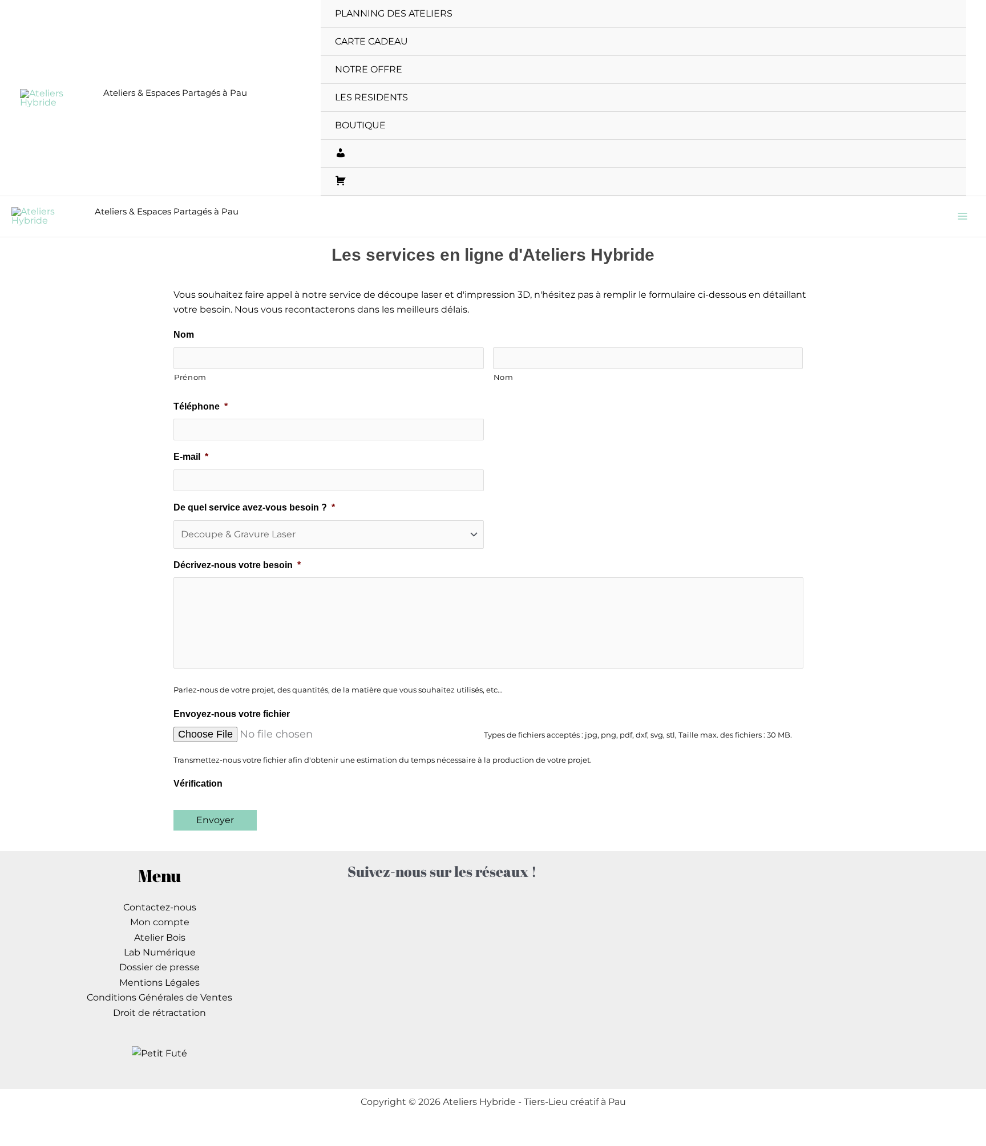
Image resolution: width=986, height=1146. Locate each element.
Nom (183, 334)
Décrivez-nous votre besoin (237, 565)
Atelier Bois (159, 937)
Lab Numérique (160, 952)
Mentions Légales (159, 982)
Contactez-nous (159, 907)
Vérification (198, 783)
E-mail (190, 456)
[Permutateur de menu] (951, 13)
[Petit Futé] (159, 1053)
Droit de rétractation (159, 1012)
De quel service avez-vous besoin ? (254, 507)
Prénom (190, 377)
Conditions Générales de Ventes (159, 997)
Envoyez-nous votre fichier (231, 714)
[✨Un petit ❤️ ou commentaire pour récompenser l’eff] (398, 973)
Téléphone (200, 406)
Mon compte (159, 922)
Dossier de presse (159, 967)
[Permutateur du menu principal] (963, 216)
